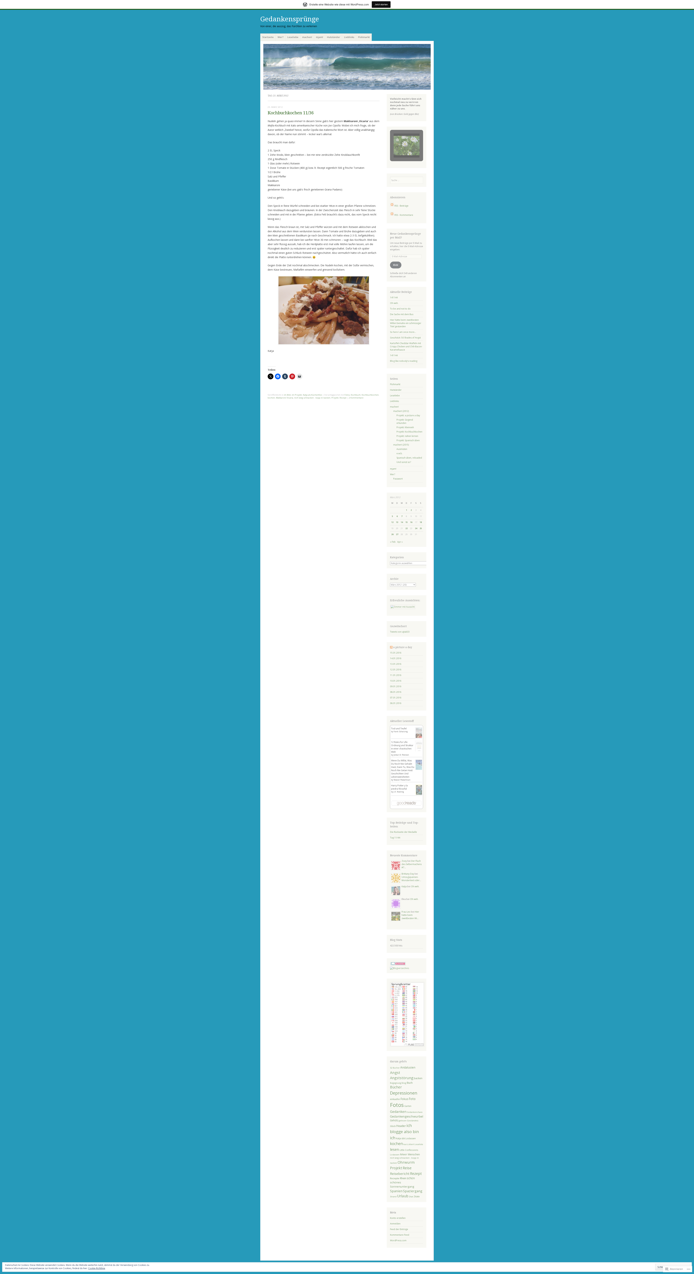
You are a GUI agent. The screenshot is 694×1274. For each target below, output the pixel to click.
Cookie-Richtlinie (96, 1268)
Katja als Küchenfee (312, 394)
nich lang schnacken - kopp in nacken (312, 397)
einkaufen (395, 1099)
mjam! (319, 37)
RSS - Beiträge (401, 205)
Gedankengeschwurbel (406, 1116)
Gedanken (398, 1111)
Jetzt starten (381, 4)
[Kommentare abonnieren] (392, 215)
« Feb (393, 541)
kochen (271, 397)
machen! (307, 37)
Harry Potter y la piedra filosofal (399, 787)
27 (397, 534)
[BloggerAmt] (399, 968)
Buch (410, 1082)
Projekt (335, 397)
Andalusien (407, 1067)
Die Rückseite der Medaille (403, 832)
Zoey (404, 860)
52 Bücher (395, 1068)
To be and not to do (400, 308)
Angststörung (401, 1077)
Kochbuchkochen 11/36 (291, 113)
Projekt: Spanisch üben (408, 440)
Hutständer (333, 37)
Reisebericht (400, 1173)
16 (411, 522)
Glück (393, 1126)
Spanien (396, 1191)
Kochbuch (356, 394)
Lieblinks (349, 37)
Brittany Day (408, 873)
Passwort (398, 478)
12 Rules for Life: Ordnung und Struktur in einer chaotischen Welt (402, 747)
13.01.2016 (395, 663)
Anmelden (395, 1223)
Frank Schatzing (401, 731)
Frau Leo (406, 911)
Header (401, 1126)
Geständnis (412, 1120)
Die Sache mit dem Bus (401, 314)
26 (392, 534)
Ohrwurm (406, 1162)
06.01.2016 (395, 703)
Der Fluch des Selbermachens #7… (412, 864)
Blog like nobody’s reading (403, 361)
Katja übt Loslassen (406, 1138)
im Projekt (297, 394)
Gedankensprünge (289, 19)
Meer (403, 1154)
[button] (398, 148)
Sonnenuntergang (402, 1186)
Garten (407, 1106)
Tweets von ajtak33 (400, 631)
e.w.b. (399, 453)
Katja (404, 886)
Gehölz (394, 1120)
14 (402, 522)
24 (416, 528)
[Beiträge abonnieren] (392, 205)
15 (406, 522)
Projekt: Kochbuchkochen (409, 431)
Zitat (411, 1196)
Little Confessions (409, 1149)
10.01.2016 (395, 680)
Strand (393, 1196)
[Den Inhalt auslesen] (391, 647)
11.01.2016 (395, 675)
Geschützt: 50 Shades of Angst (405, 337)
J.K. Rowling (399, 791)
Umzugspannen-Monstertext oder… (411, 879)
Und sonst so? (404, 462)
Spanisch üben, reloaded (409, 457)
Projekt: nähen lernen (407, 436)
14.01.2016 (395, 658)
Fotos (347, 394)
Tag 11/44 (395, 837)
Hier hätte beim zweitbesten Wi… (410, 915)
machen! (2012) (401, 411)
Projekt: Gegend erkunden (405, 421)
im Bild (287, 394)
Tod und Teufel (399, 728)
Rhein (403, 1178)
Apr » (400, 541)
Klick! (395, 264)
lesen (394, 1149)
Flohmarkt (364, 37)
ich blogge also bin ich (404, 1132)
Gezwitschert (398, 626)
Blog (404, 1083)
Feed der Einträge (399, 1229)
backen (418, 1078)
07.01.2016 (395, 697)
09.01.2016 (395, 686)
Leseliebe (292, 37)
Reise (407, 1167)
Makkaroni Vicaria (284, 397)
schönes (395, 1182)
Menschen (414, 1154)
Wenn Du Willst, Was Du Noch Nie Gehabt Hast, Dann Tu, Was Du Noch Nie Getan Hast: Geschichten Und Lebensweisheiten (402, 768)
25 (421, 528)
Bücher (396, 1087)
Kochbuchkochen (370, 394)
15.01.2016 (395, 652)
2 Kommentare (356, 397)
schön (411, 1178)
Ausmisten (402, 449)
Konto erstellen (398, 1218)
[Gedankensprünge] (347, 67)
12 (392, 522)
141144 (394, 297)
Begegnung (395, 1083)
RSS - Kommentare (404, 215)
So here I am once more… (403, 332)
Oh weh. (394, 303)
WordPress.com (398, 1240)
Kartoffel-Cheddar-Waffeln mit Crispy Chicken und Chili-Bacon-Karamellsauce (406, 346)
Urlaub (402, 1196)
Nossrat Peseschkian (402, 780)
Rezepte (394, 1178)
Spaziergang (412, 1191)
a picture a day (402, 647)
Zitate (417, 1196)
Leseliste (419, 1144)
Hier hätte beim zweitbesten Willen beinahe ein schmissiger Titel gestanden (405, 323)
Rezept (343, 397)
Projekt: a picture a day (408, 415)
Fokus (404, 1099)
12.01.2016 (395, 669)
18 (421, 522)
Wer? (281, 37)
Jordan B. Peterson (401, 755)
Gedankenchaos (414, 1112)
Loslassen (394, 1154)
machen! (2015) (401, 444)
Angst (395, 1072)
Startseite (268, 37)
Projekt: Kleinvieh (405, 427)
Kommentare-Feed (399, 1234)
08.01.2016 (395, 692)
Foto (412, 1099)
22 (406, 528)
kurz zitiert (408, 1144)
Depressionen (403, 1093)
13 (397, 522)
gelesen (402, 1120)
